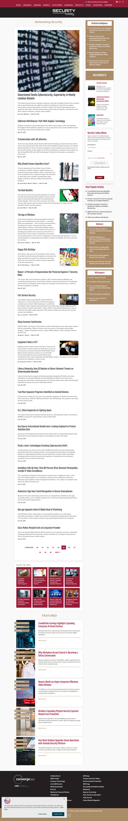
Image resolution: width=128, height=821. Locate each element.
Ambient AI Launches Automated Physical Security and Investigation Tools (71, 583)
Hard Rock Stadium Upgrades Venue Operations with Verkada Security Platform (58, 742)
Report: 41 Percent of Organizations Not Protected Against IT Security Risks (47, 273)
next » (57, 552)
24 (58, 548)
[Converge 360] (23, 780)
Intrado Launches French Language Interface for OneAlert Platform (55, 581)
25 (64, 548)
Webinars (37, 5)
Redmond (86, 789)
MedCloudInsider (56, 787)
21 (42, 548)
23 (53, 548)
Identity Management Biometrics (25, 659)
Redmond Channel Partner (59, 792)
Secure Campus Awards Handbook (97, 299)
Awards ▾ (46, 5)
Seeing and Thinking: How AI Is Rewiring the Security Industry (100, 263)
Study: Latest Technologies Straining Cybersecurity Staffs (42, 446)
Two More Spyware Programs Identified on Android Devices (43, 392)
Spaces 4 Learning (89, 792)
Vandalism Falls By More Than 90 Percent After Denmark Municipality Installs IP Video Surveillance (48, 469)
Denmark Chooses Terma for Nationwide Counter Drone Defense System (99, 63)
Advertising (97, 5)
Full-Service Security (27, 295)
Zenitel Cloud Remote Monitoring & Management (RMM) (102, 99)
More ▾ (88, 5)
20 (37, 548)
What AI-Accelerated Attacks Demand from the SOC (99, 256)
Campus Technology (57, 781)
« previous (28, 548)
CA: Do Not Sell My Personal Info (91, 811)
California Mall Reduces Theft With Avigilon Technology (41, 121)
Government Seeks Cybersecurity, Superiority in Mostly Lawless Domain (46, 96)
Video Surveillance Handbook (97, 217)
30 (51, 552)
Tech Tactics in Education (92, 795)
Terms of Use (74, 811)
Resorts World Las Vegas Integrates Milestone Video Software (58, 683)
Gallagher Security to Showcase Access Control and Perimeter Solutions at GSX (72, 603)
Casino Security (20, 681)
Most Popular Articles (95, 187)
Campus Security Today (91, 779)
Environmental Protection (92, 781)
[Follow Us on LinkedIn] (117, 2)
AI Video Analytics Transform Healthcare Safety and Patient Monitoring (23, 603)
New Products (99, 75)
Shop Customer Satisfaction (30, 322)
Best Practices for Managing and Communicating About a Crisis (99, 249)
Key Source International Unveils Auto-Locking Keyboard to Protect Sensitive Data (47, 428)
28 (40, 552)
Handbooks (68, 5)
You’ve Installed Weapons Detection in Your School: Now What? (100, 288)
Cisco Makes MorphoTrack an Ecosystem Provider (39, 528)
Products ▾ (79, 5)
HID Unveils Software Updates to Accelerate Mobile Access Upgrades (39, 603)
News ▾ (18, 5)
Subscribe (108, 5)
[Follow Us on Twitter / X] (120, 2)
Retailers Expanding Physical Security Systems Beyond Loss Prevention (58, 713)
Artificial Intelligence (21, 623)
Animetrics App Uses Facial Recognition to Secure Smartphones (45, 491)
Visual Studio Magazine (91, 800)
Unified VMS (99, 115)
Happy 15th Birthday (26, 250)
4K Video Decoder (101, 83)
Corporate (18, 630)
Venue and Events (20, 740)
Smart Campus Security (97, 277)
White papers (57, 5)
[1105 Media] (21, 786)
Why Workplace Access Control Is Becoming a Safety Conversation (58, 654)
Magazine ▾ (27, 5)
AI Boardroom (55, 776)
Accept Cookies (58, 814)
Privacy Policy (101, 158)
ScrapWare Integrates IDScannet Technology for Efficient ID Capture (22, 583)
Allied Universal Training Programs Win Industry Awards (40, 581)
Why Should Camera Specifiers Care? (33, 164)
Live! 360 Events (56, 784)
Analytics (18, 689)
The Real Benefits (25, 190)
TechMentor (54, 795)
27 (74, 548)
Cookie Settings (42, 814)
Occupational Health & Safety (93, 787)
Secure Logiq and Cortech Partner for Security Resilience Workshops (56, 602)
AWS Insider (54, 779)
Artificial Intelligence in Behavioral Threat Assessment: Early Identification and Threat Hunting (100, 240)
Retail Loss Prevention (22, 710)
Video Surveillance (21, 743)
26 (69, 548)
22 (48, 548)
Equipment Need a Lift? (28, 342)
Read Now (42, 640)
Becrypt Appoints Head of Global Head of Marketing (40, 510)
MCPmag (86, 784)
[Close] (64, 799)
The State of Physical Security (99, 282)
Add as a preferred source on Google (98, 2)
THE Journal (87, 798)
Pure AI (53, 789)
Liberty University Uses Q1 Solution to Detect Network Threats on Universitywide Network (45, 370)
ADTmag (86, 776)
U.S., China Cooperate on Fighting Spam (34, 410)
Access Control (20, 652)
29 (45, 552)
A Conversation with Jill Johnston (32, 139)
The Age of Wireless (26, 215)
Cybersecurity (19, 626)
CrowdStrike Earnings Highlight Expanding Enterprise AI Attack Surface (56, 625)
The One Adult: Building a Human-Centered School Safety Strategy (100, 231)
